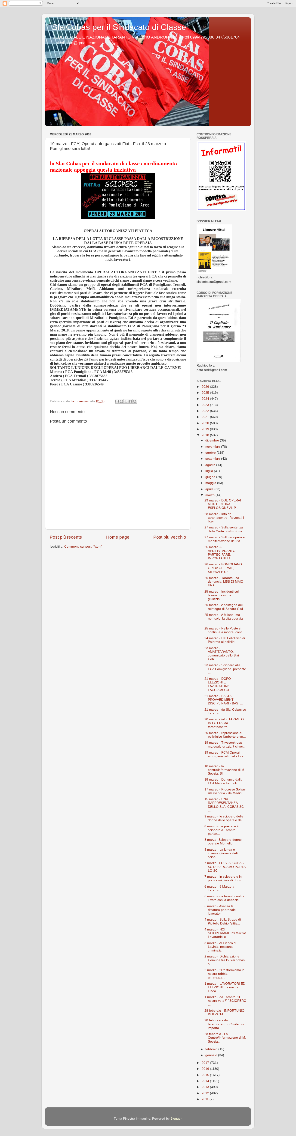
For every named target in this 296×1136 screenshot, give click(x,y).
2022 (206, 411)
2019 (206, 429)
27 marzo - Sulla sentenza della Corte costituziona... (224, 529)
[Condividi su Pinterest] (134, 401)
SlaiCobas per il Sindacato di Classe (119, 27)
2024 (206, 398)
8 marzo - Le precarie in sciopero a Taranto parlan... (222, 830)
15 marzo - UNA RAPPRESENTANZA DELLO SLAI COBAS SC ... (224, 804)
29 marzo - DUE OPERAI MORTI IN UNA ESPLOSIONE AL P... (222, 504)
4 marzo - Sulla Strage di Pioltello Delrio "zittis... (222, 921)
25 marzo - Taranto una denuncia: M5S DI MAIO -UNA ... (224, 581)
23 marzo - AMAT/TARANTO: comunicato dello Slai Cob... (221, 653)
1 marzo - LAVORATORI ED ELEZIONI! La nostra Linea (224, 987)
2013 (206, 1087)
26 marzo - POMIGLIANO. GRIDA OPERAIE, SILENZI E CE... (223, 568)
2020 (206, 423)
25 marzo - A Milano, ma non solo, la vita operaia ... (223, 618)
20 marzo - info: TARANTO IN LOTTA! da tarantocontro (224, 723)
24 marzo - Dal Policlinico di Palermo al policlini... (224, 640)
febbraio (211, 1049)
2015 (206, 1075)
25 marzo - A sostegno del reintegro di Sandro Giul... (225, 606)
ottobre (211, 452)
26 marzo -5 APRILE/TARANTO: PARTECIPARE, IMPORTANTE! (220, 552)
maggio (211, 483)
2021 (206, 417)
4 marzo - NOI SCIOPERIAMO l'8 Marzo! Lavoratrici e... (225, 933)
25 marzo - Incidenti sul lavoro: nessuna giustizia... (221, 595)
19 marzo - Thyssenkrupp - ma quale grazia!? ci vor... (225, 744)
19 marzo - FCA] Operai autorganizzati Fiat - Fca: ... (224, 756)
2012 (206, 1093)
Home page (118, 537)
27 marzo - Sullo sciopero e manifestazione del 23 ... (224, 539)
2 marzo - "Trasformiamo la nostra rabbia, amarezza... (224, 973)
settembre (213, 458)
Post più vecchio (169, 537)
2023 (206, 405)
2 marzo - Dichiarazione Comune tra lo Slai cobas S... (224, 960)
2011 (206, 1099)
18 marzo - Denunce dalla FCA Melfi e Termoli (223, 781)
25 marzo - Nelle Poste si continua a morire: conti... (224, 630)
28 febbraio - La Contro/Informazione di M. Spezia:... (225, 1037)
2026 (206, 386)
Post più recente (66, 537)
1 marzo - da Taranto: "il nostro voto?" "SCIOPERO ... (225, 1000)
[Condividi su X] (125, 401)
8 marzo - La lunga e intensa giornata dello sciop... (221, 853)
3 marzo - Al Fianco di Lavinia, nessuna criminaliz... (220, 946)
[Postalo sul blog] (121, 401)
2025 (206, 392)
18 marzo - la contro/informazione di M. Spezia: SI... (224, 769)
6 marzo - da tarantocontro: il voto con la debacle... (224, 898)
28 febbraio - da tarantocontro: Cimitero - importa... (224, 1024)
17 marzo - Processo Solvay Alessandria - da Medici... (225, 791)
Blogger (176, 1118)
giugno (210, 477)
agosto (210, 465)
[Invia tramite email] (117, 401)
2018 (206, 435)
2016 (206, 1068)
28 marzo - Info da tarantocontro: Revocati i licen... (224, 517)
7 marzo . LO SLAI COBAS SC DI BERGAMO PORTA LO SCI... (224, 866)
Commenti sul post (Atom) (83, 546)
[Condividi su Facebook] (130, 401)
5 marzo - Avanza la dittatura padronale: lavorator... (220, 909)
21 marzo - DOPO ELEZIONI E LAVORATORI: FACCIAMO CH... (218, 684)
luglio (209, 471)
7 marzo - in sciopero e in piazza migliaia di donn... (224, 878)
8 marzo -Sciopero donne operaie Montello (223, 841)
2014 (206, 1081)
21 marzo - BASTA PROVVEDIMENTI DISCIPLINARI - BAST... (223, 699)
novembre (213, 446)
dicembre (212, 440)
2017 (206, 1062)
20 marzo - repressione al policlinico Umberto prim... (225, 734)
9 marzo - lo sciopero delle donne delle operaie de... (224, 818)
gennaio (211, 1055)
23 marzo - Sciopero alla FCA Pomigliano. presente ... (225, 668)
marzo (210, 495)
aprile (209, 489)
